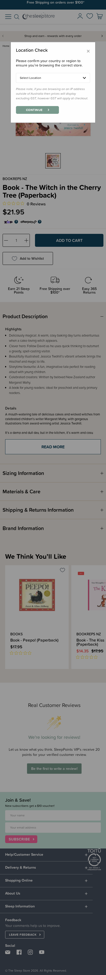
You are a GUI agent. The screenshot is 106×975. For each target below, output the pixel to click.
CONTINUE (34, 110)
